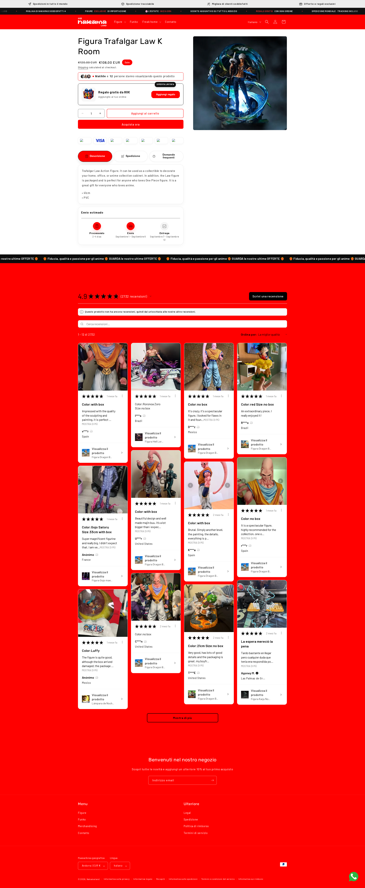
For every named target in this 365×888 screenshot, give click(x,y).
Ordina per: (249, 334)
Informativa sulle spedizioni (183, 879)
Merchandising (87, 826)
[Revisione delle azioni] (122, 396)
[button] (120, 22)
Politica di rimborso (196, 826)
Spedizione (191, 819)
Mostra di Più (90, 424)
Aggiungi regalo (165, 94)
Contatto (83, 833)
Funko (82, 819)
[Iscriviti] (212, 780)
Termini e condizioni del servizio (218, 879)
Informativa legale (142, 879)
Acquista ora (131, 124)
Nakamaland (93, 879)
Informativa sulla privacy (117, 879)
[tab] (95, 156)
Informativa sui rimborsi (250, 879)
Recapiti (160, 879)
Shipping (83, 67)
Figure (82, 812)
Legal (187, 812)
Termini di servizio (196, 833)
